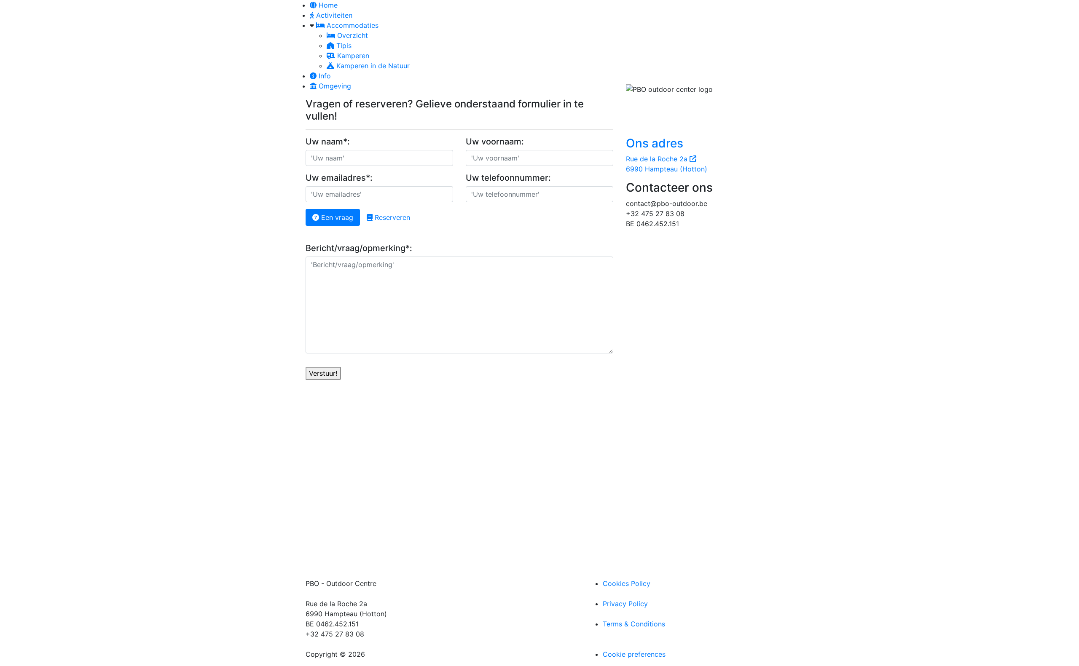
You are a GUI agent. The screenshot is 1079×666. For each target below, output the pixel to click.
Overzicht (351, 35)
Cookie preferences (634, 654)
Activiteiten (333, 15)
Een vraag (336, 217)
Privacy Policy (625, 603)
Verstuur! (323, 373)
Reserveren (391, 217)
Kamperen (352, 55)
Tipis (343, 45)
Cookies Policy (626, 583)
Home (327, 5)
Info (324, 76)
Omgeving (334, 86)
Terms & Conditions (634, 624)
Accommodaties (351, 25)
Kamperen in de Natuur (372, 66)
